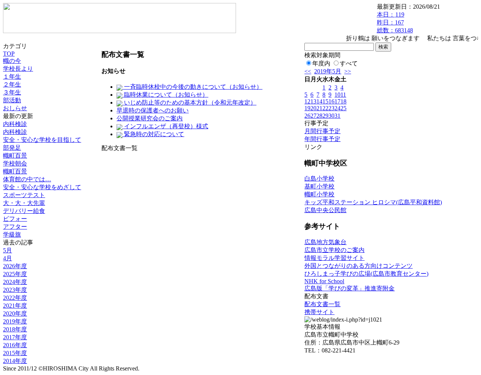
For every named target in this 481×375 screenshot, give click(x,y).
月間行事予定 (322, 131)
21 (319, 108)
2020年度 (15, 313)
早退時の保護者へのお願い (152, 110)
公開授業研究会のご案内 (149, 118)
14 (319, 101)
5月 (7, 250)
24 (337, 108)
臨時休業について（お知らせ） (165, 94)
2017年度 (15, 337)
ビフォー (15, 219)
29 (325, 115)
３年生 (12, 92)
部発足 (12, 147)
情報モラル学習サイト (334, 258)
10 (337, 94)
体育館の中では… (27, 179)
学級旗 (12, 234)
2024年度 (15, 282)
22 (325, 108)
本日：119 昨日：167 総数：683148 (395, 22)
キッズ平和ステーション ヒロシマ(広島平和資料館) (373, 202)
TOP (9, 53)
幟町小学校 (319, 194)
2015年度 (15, 353)
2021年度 (15, 305)
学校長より (18, 68)
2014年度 (15, 361)
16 (331, 101)
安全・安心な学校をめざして (42, 187)
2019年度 (15, 321)
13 (313, 101)
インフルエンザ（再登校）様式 (165, 126)
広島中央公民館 (325, 210)
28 (319, 115)
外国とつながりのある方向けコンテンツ (358, 266)
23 (331, 108)
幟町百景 (15, 155)
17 (337, 101)
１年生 (12, 76)
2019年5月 (327, 71)
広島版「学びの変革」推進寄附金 (349, 288)
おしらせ (15, 108)
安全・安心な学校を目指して (42, 140)
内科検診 (15, 124)
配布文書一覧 (322, 304)
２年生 (12, 84)
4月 (7, 258)
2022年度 (15, 298)
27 (313, 115)
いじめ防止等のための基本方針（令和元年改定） (189, 102)
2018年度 (15, 329)
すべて (349, 63)
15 (325, 101)
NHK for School (324, 281)
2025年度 (15, 274)
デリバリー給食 (24, 211)
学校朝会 (15, 163)
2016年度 (15, 345)
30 (331, 115)
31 (337, 115)
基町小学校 (319, 186)
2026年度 (15, 266)
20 (313, 108)
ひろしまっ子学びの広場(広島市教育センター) (366, 273)
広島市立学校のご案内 (334, 250)
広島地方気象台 (325, 242)
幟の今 (12, 61)
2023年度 (15, 290)
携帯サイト (319, 312)
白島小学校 (319, 178)
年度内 (321, 63)
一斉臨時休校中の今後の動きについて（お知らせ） (192, 87)
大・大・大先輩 (24, 203)
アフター (15, 226)
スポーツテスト (24, 195)
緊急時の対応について (153, 134)
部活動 (12, 100)
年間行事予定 (322, 139)
